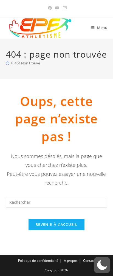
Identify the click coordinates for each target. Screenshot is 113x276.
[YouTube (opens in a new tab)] (57, 7)
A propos (71, 260)
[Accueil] (7, 63)
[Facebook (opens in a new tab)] (49, 7)
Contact (89, 260)
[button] (102, 265)
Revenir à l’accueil (56, 224)
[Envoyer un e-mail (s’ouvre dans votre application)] (64, 7)
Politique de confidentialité (38, 260)
